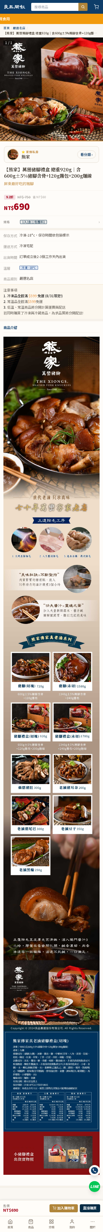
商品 (31, 1227)
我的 (72, 1227)
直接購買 (90, 1208)
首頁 (10, 1227)
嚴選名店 (19, 28)
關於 (93, 1227)
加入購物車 (65, 1208)
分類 (51, 1227)
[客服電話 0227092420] (94, 1170)
